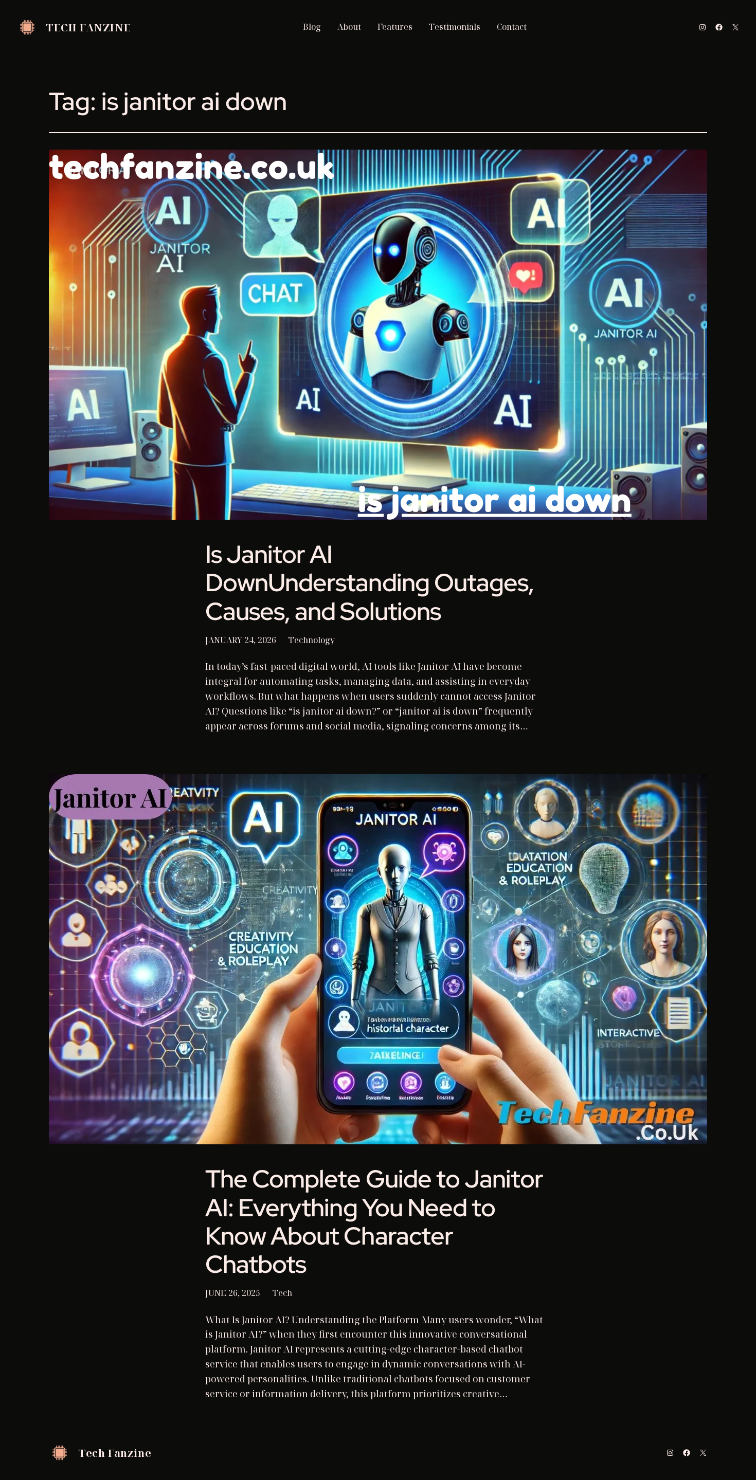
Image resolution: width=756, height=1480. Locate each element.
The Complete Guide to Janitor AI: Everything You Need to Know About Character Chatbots (374, 1221)
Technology (312, 640)
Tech (282, 1293)
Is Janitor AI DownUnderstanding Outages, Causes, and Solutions (369, 583)
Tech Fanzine (88, 27)
